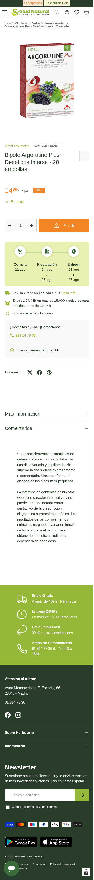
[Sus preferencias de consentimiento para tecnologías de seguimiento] (82, 872)
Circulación (21, 23)
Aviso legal (39, 876)
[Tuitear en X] (30, 372)
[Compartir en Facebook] (39, 372)
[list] (47, 81)
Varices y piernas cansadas (48, 23)
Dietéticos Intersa (17, 146)
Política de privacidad (62, 876)
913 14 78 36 (25, 335)
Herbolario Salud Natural (28, 869)
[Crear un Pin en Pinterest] (49, 372)
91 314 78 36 (15, 709)
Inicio (8, 23)
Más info (68, 293)
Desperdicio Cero (57, 3)
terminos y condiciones (42, 819)
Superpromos (33, 3)
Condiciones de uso (16, 876)
